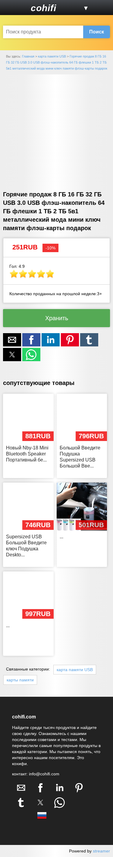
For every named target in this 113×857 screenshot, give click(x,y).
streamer (101, 851)
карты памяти (20, 679)
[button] (11, 8)
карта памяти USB (75, 669)
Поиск (96, 31)
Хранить (56, 318)
